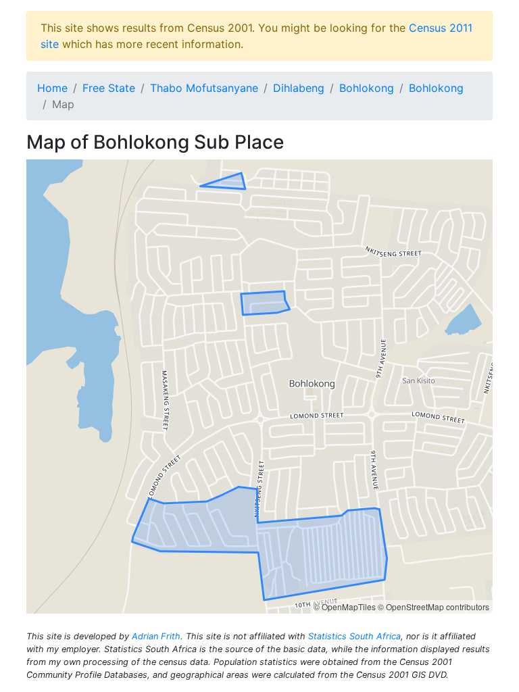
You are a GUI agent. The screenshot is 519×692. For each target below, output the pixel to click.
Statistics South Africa (354, 636)
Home (52, 88)
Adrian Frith (156, 636)
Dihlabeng (298, 88)
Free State (108, 88)
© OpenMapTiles (345, 606)
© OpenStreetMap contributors (433, 606)
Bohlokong (366, 88)
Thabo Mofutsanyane (204, 88)
